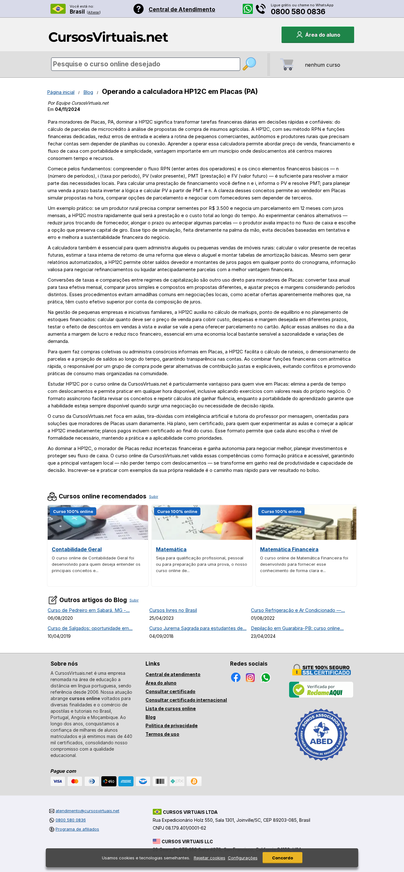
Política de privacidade (172, 725)
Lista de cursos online (171, 708)
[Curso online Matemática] (202, 538)
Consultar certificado (170, 691)
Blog (88, 92)
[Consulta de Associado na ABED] (321, 763)
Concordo (282, 857)
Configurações (243, 857)
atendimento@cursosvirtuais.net (87, 810)
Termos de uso (162, 734)
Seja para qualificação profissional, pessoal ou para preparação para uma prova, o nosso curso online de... (201, 564)
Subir (153, 496)
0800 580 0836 (298, 11)
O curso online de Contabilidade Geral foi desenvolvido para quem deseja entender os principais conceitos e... (96, 564)
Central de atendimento (173, 674)
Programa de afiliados (77, 829)
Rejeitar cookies (209, 857)
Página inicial (60, 92)
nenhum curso (322, 65)
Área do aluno (161, 683)
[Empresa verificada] (321, 696)
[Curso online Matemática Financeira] (306, 538)
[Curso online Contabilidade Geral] (98, 538)
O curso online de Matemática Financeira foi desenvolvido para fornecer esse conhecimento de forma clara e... (304, 564)
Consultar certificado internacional (186, 700)
